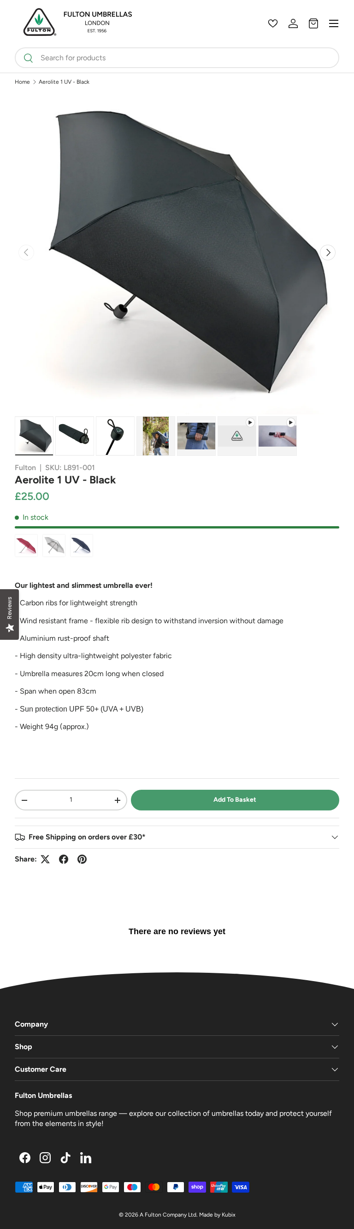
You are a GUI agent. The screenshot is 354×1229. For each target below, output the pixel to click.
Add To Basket (234, 800)
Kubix (229, 1215)
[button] (313, 23)
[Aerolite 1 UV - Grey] (53, 545)
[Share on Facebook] (63, 859)
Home (22, 82)
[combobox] (177, 57)
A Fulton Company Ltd (168, 1215)
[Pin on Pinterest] (82, 859)
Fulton (25, 467)
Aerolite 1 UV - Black (64, 82)
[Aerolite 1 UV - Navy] (81, 545)
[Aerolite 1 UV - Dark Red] (26, 545)
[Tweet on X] (45, 859)
